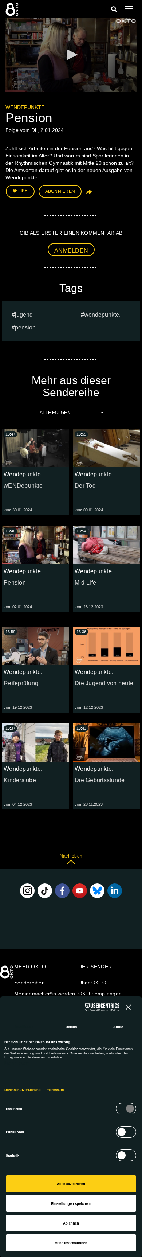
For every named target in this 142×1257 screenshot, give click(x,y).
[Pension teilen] (88, 194)
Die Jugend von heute (104, 683)
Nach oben (71, 856)
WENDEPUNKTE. (102, 315)
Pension (25, 327)
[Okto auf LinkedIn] (114, 890)
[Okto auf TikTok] (45, 890)
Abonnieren (60, 191)
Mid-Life (85, 582)
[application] (71, 55)
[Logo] (126, 21)
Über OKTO (92, 982)
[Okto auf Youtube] (79, 890)
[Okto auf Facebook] (62, 890)
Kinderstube (20, 780)
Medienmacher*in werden (44, 993)
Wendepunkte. (25, 107)
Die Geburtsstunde (100, 780)
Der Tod (85, 486)
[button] (71, 55)
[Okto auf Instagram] (27, 890)
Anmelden (71, 250)
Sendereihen (29, 982)
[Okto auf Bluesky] (97, 890)
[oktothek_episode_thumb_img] (35, 448)
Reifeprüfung (21, 683)
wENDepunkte (23, 486)
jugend (24, 315)
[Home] (7, 974)
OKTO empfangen (100, 993)
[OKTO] (12, 9)
